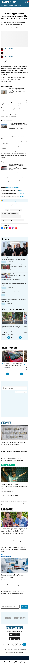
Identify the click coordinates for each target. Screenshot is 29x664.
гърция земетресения (6, 216)
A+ (5, 61)
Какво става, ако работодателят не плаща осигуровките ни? (13, 443)
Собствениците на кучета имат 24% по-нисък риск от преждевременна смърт (12, 592)
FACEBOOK (22, 196)
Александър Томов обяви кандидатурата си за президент (13, 284)
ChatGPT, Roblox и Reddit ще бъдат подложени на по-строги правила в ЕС (12, 459)
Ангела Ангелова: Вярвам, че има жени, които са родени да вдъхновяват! (12, 541)
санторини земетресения (13, 213)
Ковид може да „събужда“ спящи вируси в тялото (12, 576)
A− (2, 61)
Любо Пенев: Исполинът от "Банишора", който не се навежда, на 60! (14, 486)
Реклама (10, 649)
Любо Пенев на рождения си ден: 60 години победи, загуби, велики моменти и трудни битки (14, 503)
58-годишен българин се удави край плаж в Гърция (12, 291)
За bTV (4, 649)
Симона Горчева (8, 48)
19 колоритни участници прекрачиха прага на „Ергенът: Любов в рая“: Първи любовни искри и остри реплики (14, 531)
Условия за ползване (11, 654)
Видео (19, 5)
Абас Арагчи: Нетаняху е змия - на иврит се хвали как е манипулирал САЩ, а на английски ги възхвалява (13, 299)
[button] (8, 337)
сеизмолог (13, 210)
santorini (21, 220)
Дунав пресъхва (4, 5)
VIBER (20, 190)
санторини (19, 210)
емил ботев (4, 213)
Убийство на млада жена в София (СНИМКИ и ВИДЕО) (13, 364)
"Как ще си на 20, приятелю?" (9, 495)
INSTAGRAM (21, 193)
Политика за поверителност (19, 649)
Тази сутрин (17, 9)
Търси (25, 606)
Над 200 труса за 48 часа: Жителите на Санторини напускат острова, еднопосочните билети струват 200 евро (18, 167)
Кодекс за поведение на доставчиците (14, 652)
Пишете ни (20, 654)
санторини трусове (16, 216)
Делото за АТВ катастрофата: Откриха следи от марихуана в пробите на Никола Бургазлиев (13, 258)
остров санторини (13, 220)
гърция (7, 210)
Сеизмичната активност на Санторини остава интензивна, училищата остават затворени (18, 124)
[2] (27, 2)
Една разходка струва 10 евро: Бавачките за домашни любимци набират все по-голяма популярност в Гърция (12, 329)
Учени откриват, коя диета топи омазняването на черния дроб (10, 585)
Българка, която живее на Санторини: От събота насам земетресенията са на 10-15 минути (17, 90)
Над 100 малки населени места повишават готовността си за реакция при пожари (18, 275)
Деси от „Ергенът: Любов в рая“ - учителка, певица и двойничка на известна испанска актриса (14, 549)
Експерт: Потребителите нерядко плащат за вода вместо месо (14, 452)
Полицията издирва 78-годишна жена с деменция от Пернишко (18, 265)
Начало (11, 9)
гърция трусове (5, 220)
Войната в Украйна (13, 5)
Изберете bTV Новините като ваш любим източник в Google (16, 200)
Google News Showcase (12, 187)
